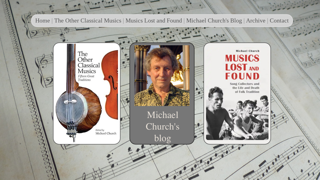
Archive (256, 20)
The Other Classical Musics (87, 20)
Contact (279, 20)
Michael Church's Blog (214, 20)
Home (42, 20)
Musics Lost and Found (154, 20)
